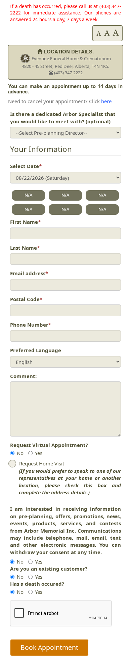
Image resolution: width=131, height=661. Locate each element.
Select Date (26, 166)
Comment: (23, 376)
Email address (29, 273)
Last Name (25, 247)
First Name (25, 221)
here (106, 101)
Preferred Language (35, 350)
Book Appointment (49, 647)
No (20, 453)
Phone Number (30, 324)
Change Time (99, 14)
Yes (38, 453)
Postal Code (26, 299)
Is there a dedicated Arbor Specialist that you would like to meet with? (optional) (63, 117)
